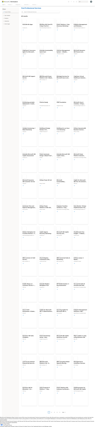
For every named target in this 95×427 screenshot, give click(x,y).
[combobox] (41, 11)
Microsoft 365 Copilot (49, 421)
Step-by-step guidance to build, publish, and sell (29, 418)
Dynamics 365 (16, 421)
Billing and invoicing (75, 417)
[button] (22, 12)
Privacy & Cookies (23, 426)
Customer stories (18, 417)
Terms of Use (30, 426)
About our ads (41, 426)
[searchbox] (12, 12)
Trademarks (35, 426)
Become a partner (83, 417)
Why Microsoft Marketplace (6, 417)
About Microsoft (67, 421)
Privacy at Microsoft (82, 421)
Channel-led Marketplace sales (72, 418)
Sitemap (12, 426)
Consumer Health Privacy (5, 426)
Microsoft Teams (40, 421)
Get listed (90, 417)
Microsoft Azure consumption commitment (61, 417)
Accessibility (8, 422)
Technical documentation (40, 417)
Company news (74, 421)
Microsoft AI (2, 421)
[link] (29, 30)
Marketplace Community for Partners (58, 418)
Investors (88, 421)
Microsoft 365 (23, 421)
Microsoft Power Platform (31, 421)
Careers (62, 421)
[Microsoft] (5, 1)
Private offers (49, 417)
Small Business (57, 421)
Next (63, 412)
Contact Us (17, 426)
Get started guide (31, 417)
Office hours (24, 417)
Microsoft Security (9, 421)
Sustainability (14, 422)
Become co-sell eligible (45, 418)
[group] (23, 29)
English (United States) (5, 423)
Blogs (13, 417)
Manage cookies (48, 426)
